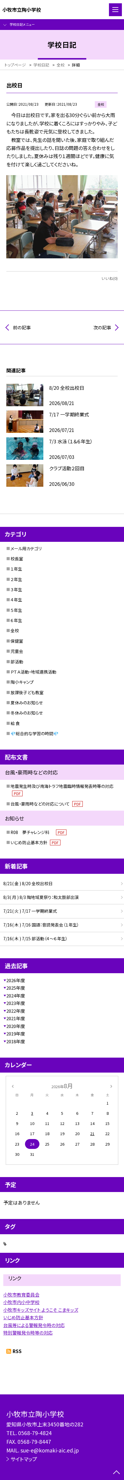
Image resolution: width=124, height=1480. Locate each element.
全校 (15, 630)
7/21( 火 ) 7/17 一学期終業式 (30, 911)
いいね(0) (109, 278)
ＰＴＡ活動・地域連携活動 (33, 672)
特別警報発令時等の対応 (28, 1332)
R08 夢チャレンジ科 (38, 832)
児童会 (17, 651)
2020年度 (15, 1026)
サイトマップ (24, 1459)
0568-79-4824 (35, 1433)
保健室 (17, 641)
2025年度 (15, 988)
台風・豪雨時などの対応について (46, 804)
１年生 (16, 569)
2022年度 (15, 1011)
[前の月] (13, 1085)
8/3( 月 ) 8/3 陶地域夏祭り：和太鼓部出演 (41, 897)
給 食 (15, 723)
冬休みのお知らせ (27, 713)
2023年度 (15, 1003)
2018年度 (15, 1041)
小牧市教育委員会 (21, 1294)
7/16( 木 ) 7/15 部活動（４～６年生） (35, 938)
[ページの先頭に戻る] (116, 1473)
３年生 (16, 589)
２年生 (16, 579)
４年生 (16, 600)
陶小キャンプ (22, 682)
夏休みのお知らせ (27, 703)
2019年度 (15, 1033)
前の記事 (22, 327)
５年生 (16, 610)
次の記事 (102, 327)
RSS (17, 1351)
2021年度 (15, 1018)
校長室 (17, 559)
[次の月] (111, 1085)
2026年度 (15, 980)
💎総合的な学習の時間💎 (34, 733)
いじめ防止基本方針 (35, 842)
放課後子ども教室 (27, 692)
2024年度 (15, 995)
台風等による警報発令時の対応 (34, 1325)
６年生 (16, 620)
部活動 (17, 662)
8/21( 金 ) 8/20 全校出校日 (28, 883)
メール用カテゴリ (26, 548)
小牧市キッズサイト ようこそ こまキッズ (40, 1310)
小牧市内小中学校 (21, 1302)
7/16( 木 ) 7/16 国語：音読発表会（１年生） (41, 925)
